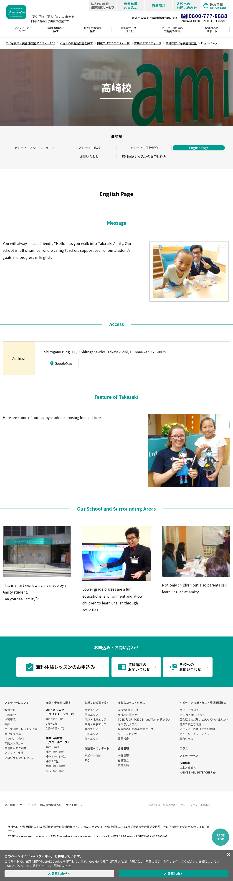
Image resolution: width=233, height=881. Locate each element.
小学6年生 (52, 761)
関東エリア (91, 714)
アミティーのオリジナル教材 (197, 729)
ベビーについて (189, 710)
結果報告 (123, 738)
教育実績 (123, 765)
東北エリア (91, 710)
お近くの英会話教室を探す (76, 43)
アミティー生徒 (14, 753)
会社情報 (123, 748)
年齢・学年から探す (58, 702)
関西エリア (91, 729)
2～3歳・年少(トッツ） (194, 714)
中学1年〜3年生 (56, 766)
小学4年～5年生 (56, 756)
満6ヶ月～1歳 (54, 719)
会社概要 (123, 755)
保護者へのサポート (97, 748)
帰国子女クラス (127, 724)
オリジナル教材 (14, 738)
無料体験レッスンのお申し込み (144, 156)
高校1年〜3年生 (56, 771)
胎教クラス (186, 738)
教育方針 (10, 710)
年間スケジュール (15, 743)
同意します (175, 873)
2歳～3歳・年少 (56, 728)
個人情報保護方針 (51, 805)
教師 (7, 724)
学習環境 (10, 719)
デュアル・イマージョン (195, 734)
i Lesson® (10, 714)
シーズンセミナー (128, 734)
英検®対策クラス (128, 710)
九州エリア (91, 738)
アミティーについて (17, 702)
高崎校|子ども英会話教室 (181, 43)
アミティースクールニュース (34, 147)
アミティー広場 (89, 147)
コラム (184, 748)
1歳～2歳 (51, 723)
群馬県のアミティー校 (147, 43)
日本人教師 (187, 767)
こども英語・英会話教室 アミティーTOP (30, 43)
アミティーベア (189, 755)
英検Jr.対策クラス (129, 714)
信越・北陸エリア (95, 719)
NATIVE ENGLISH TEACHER (196, 772)
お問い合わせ (89, 156)
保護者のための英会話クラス (135, 729)
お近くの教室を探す (97, 702)
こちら (67, 866)
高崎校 (116, 136)
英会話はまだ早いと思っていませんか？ (204, 719)
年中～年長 (53, 747)
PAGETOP (221, 837)
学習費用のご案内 (15, 748)
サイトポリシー (75, 805)
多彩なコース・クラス (131, 702)
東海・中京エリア (95, 724)
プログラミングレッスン (20, 757)
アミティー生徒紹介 (144, 147)
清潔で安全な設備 (190, 724)
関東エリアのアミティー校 (113, 43)
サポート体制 (93, 755)
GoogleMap (63, 363)
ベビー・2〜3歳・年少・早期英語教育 (203, 702)
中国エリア (91, 734)
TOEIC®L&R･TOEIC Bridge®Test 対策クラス (144, 719)
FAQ (87, 760)
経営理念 (123, 760)
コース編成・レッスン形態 (21, 729)
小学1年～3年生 (56, 752)
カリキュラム (13, 734)
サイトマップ (28, 805)
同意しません (61, 873)
